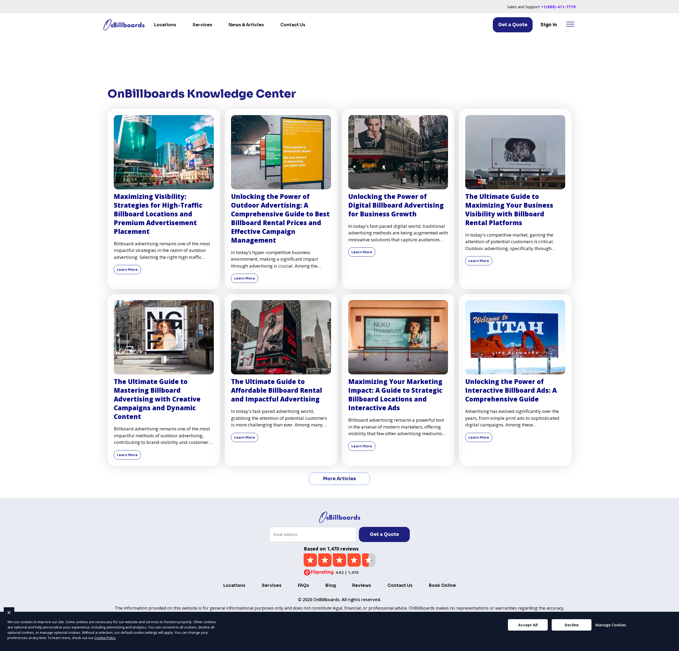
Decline (572, 624)
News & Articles (246, 25)
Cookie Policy (105, 637)
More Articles (339, 479)
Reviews (361, 585)
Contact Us (292, 25)
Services (202, 25)
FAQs (303, 585)
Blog (330, 585)
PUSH (670, 646)
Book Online (442, 585)
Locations (165, 25)
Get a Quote (512, 25)
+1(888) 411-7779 (558, 6)
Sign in (549, 25)
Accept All (528, 624)
